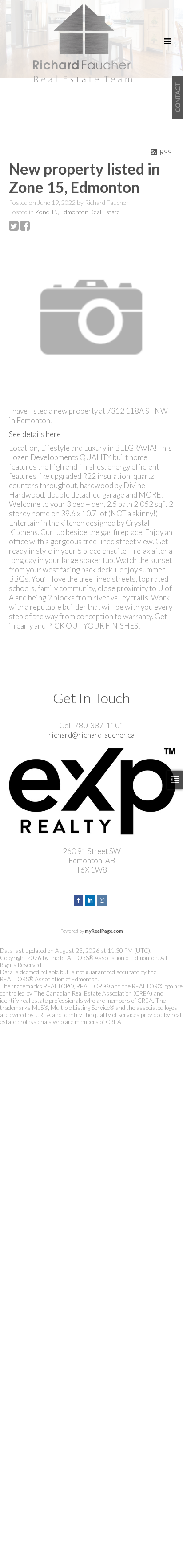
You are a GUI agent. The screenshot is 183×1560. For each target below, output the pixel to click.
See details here (35, 434)
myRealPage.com (104, 931)
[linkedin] (91, 899)
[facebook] (79, 899)
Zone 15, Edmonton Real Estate (77, 212)
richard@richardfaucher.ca (91, 734)
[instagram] (103, 899)
